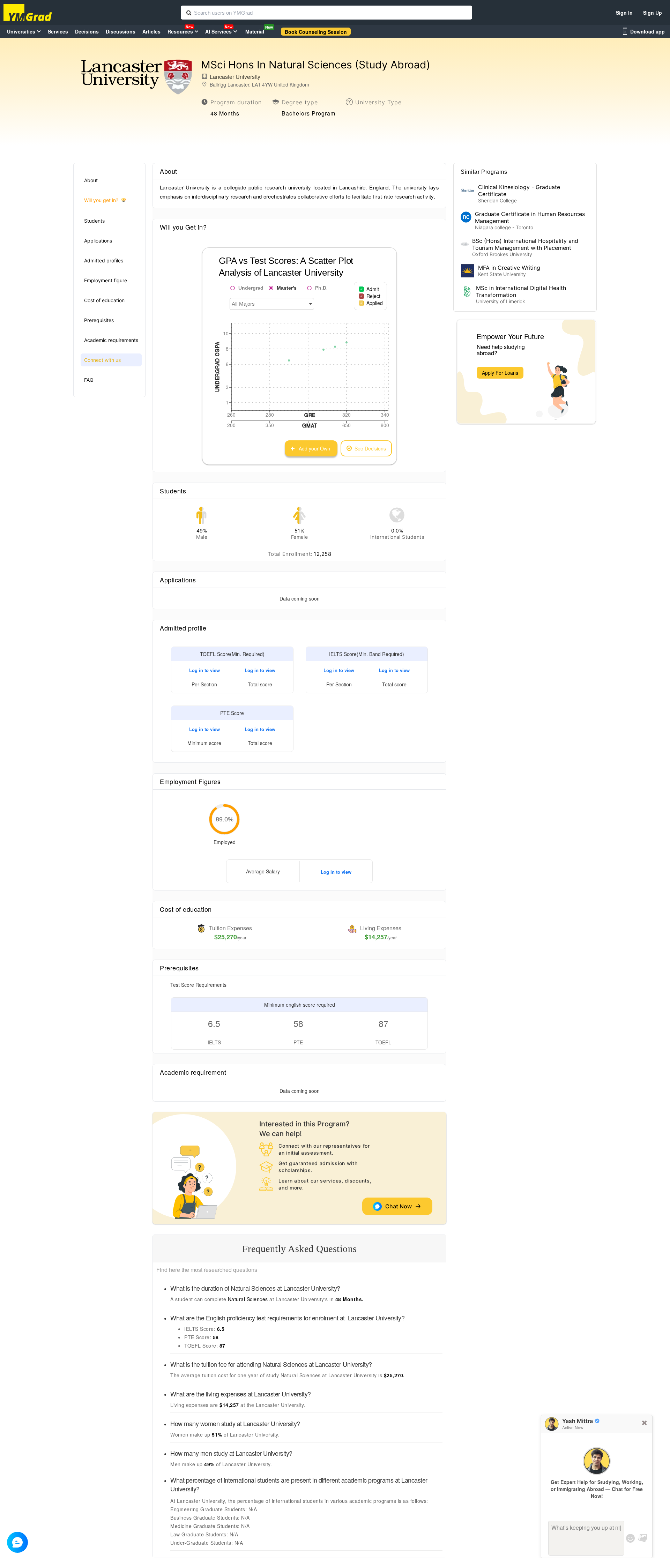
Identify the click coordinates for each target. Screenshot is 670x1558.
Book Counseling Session (316, 31)
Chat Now (400, 1206)
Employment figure (105, 280)
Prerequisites (99, 320)
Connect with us (102, 360)
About (91, 180)
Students (94, 221)
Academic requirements (111, 340)
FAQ (89, 380)
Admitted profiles (103, 260)
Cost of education (104, 300)
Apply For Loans (500, 372)
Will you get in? (101, 200)
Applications (98, 241)
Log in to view (204, 670)
